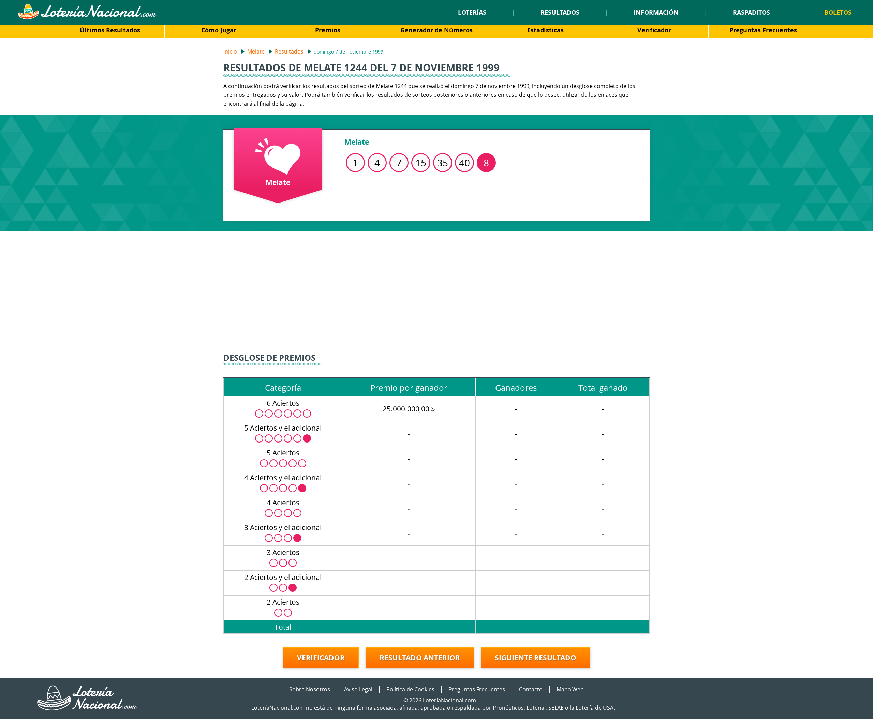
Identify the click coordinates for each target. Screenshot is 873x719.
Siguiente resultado (535, 657)
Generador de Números (436, 30)
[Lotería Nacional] (87, 708)
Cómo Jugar (218, 30)
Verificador (654, 30)
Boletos (838, 12)
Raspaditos (751, 12)
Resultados (560, 12)
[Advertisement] (436, 289)
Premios (327, 30)
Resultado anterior (420, 657)
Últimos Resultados (110, 30)
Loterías (472, 12)
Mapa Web (570, 689)
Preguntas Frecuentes (763, 30)
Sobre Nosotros (309, 689)
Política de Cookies (410, 689)
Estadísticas (545, 30)
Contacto (531, 689)
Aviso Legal (358, 689)
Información (656, 12)
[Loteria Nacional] (87, 17)
